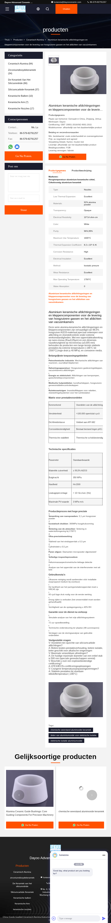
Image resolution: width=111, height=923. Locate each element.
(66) (19, 81)
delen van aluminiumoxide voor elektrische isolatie (73, 735)
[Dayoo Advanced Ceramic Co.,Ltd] (20, 8)
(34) (22, 72)
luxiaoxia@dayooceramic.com (67, 2)
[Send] (103, 918)
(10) (20, 96)
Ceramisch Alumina (35, 40)
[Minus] (104, 855)
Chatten (66, 9)
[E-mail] (17, 147)
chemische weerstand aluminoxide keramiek (71, 730)
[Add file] (54, 918)
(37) (23, 89)
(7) (18, 102)
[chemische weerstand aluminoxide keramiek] (30, 788)
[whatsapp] (10, 147)
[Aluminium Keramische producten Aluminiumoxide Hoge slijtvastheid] (82, 788)
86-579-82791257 (97, 2)
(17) (21, 108)
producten (18, 40)
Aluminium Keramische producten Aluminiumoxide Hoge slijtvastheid (76, 813)
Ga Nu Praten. (23, 156)
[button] (19, 795)
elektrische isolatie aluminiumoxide (66, 741)
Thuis (7, 40)
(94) (20, 63)
